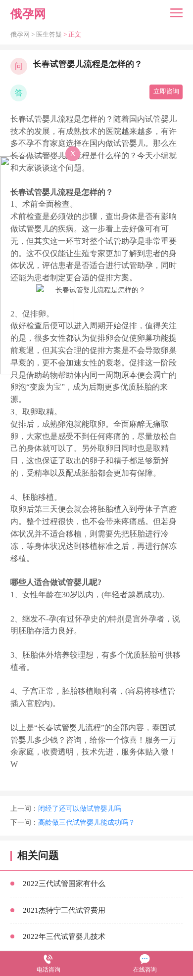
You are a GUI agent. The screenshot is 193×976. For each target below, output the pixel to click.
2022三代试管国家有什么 (64, 883)
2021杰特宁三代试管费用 (64, 910)
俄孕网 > (23, 34)
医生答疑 (49, 34)
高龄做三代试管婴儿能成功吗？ (86, 822)
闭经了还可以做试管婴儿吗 (79, 808)
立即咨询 (166, 91)
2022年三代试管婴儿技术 (64, 936)
